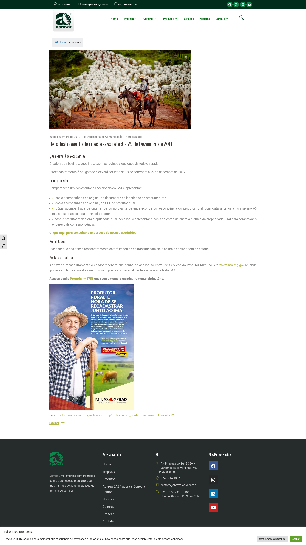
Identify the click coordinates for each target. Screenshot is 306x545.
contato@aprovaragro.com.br (94, 5)
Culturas (148, 18)
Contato (220, 18)
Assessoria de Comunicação (105, 136)
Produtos (168, 18)
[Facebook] (230, 4)
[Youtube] (249, 4)
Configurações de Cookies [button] (272, 539)
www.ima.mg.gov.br (233, 265)
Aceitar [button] (295, 539)
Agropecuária (134, 136)
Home (114, 18)
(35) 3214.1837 (170, 478)
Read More (54, 423)
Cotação (189, 18)
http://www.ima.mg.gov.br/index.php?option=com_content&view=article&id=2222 (116, 415)
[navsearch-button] (241, 17)
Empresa (128, 18)
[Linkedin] (243, 4)
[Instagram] (236, 4)
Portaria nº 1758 (82, 278)
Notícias (205, 18)
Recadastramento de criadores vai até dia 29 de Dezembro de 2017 (110, 144)
